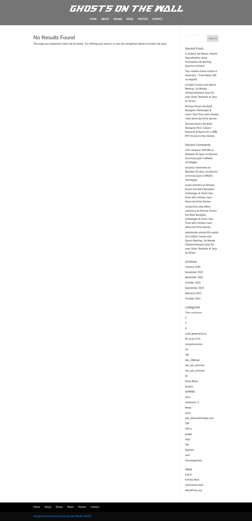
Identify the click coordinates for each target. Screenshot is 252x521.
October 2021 (193, 298)
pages (188, 434)
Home (93, 19)
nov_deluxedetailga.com (199, 418)
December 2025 (194, 272)
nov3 (187, 413)
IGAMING (190, 391)
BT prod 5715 (192, 339)
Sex (187, 444)
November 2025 (194, 277)
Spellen (189, 449)
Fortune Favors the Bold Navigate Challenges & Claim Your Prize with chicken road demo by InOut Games (199, 193)
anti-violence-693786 (197, 150)
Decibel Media (75, 516)
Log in (188, 474)
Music (130, 19)
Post (187, 439)
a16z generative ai (196, 333)
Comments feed (194, 485)
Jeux (187, 397)
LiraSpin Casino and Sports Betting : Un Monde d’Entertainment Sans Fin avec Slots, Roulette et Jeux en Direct (201, 93)
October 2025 (193, 282)
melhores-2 (192, 402)
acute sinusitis (193, 185)
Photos (143, 19)
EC (186, 376)
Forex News (191, 381)
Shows (117, 19)
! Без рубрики (193, 312)
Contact (157, 19)
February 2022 (193, 293)
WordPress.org (193, 490)
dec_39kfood (192, 360)
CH (186, 349)
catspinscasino (193, 344)
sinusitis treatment (196, 167)
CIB (187, 354)
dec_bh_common (195, 365)
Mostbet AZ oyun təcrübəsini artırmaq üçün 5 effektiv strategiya (201, 158)
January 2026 (192, 266)
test (187, 455)
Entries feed (192, 479)
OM (187, 423)
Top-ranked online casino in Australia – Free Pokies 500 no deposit (201, 75)
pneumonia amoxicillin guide (201, 232)
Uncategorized (193, 460)
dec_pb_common (195, 370)
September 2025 (194, 288)
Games (189, 386)
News (188, 407)
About (105, 19)
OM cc (188, 428)
